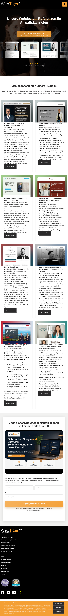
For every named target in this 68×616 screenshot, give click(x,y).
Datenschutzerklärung (9, 613)
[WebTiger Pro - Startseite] (11, 4)
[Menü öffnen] (64, 4)
